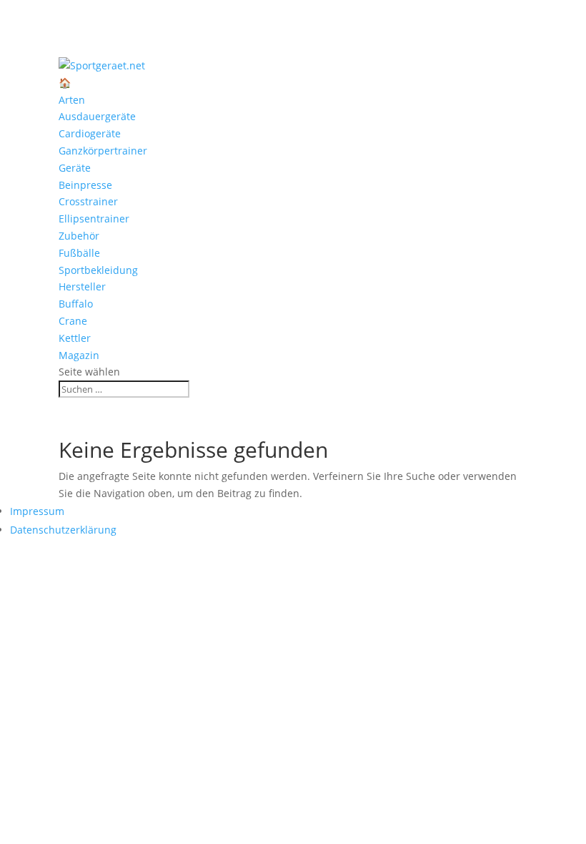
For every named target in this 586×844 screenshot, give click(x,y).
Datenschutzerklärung (63, 529)
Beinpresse (85, 185)
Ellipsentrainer (94, 218)
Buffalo (76, 303)
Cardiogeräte (90, 133)
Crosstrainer (88, 201)
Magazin (79, 355)
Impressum (37, 511)
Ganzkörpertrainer (103, 150)
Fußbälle (79, 253)
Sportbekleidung (98, 270)
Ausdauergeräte (97, 116)
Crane (73, 321)
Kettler (75, 338)
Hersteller (82, 286)
